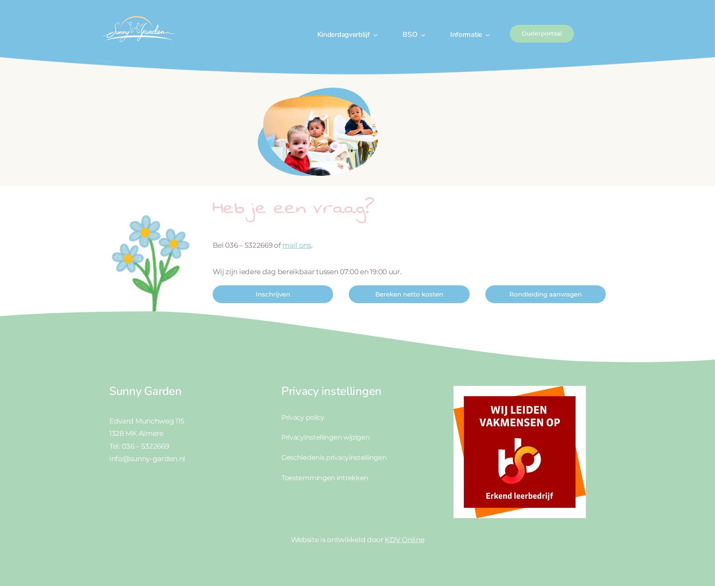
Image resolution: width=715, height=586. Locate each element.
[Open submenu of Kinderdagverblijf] (374, 35)
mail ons (296, 245)
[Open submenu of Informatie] (486, 35)
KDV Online (404, 540)
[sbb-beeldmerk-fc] (519, 389)
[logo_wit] (138, 16)
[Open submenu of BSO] (421, 35)
